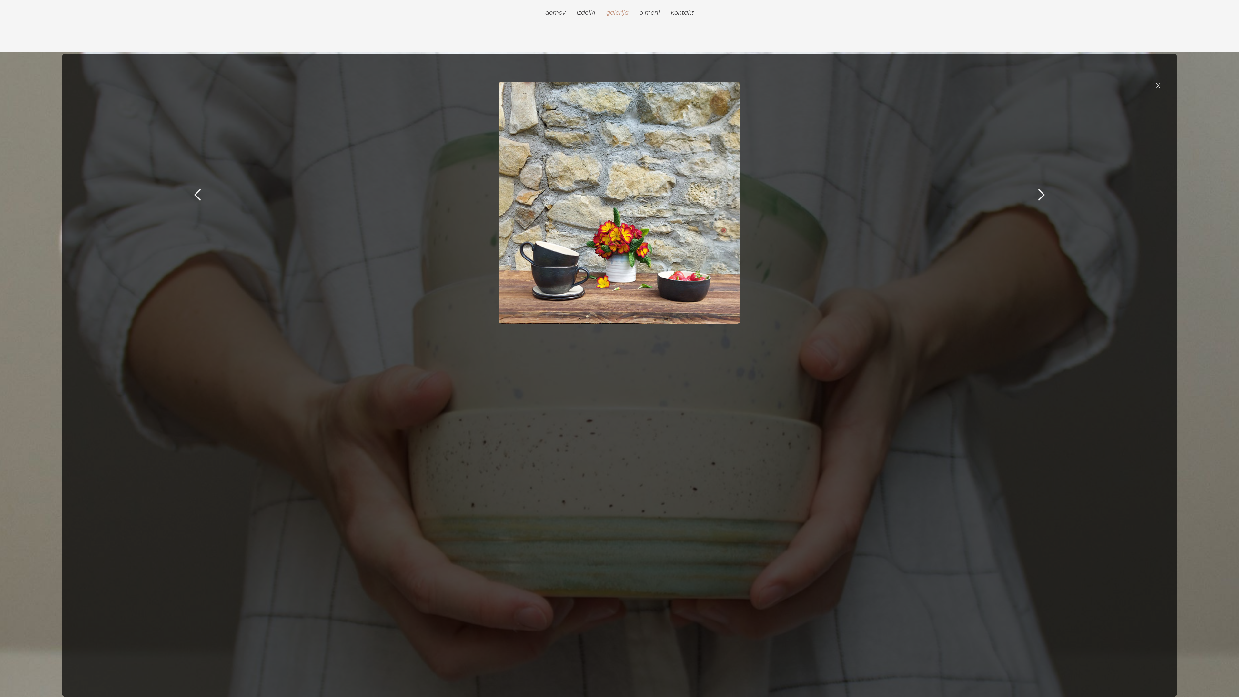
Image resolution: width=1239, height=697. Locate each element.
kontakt (682, 12)
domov (555, 12)
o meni (650, 12)
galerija (617, 12)
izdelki (586, 12)
